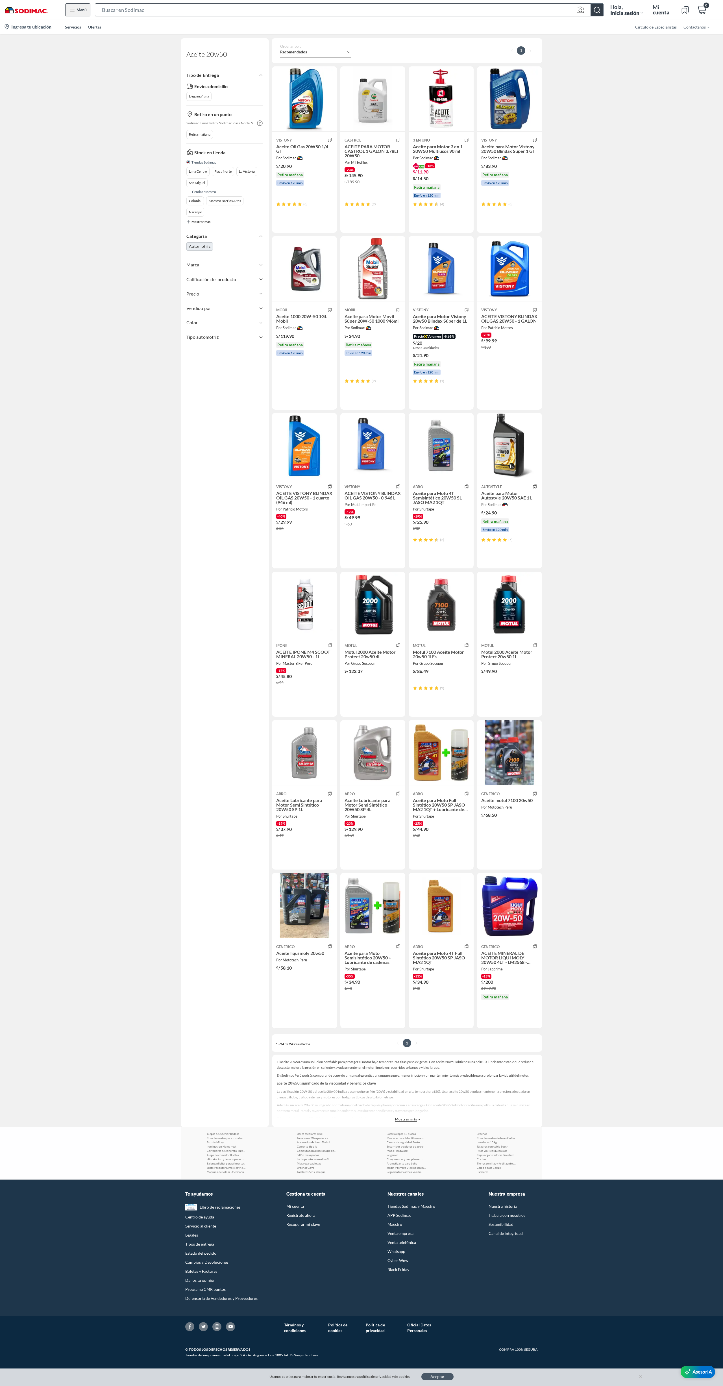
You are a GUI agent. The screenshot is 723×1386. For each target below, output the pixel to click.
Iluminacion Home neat (221, 1146)
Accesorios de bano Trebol (313, 1142)
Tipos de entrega (199, 1244)
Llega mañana (199, 96)
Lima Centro (198, 171)
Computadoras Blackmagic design (316, 1150)
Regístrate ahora (300, 1215)
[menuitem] (693, 26)
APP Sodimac (399, 1215)
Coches (481, 1159)
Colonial (195, 201)
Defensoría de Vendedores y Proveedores (221, 1298)
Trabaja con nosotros (507, 1215)
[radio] (278, 204)
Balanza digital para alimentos (226, 1163)
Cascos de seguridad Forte (403, 1142)
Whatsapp (396, 1251)
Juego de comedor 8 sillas (223, 1155)
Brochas (482, 1133)
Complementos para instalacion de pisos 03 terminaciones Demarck (226, 1138)
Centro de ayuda (199, 1217)
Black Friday (398, 1269)
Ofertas (94, 27)
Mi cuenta (295, 1206)
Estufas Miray (215, 1142)
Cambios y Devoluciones (206, 1262)
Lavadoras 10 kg (487, 1142)
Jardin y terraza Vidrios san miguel (406, 1167)
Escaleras (482, 1172)
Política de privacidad (375, 1327)
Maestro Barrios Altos (225, 201)
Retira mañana (199, 134)
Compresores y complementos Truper (406, 1159)
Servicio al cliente (200, 1226)
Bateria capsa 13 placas (401, 1133)
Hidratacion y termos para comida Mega (226, 1159)
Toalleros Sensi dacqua (311, 1172)
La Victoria (247, 171)
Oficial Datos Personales (419, 1327)
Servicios (73, 27)
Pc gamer (392, 1155)
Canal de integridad (506, 1233)
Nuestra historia (503, 1206)
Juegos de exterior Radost (223, 1133)
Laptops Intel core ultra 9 (313, 1159)
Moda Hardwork (397, 1150)
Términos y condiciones (295, 1327)
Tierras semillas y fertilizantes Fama (496, 1163)
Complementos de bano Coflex (496, 1138)
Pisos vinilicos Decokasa (492, 1150)
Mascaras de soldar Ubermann (405, 1138)
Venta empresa (400, 1233)
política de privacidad (375, 1376)
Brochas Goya (305, 1167)
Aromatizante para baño (402, 1163)
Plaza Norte (223, 171)
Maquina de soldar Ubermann (225, 1172)
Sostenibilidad (501, 1224)
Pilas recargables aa (309, 1163)
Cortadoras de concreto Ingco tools (226, 1150)
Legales (191, 1235)
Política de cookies (337, 1327)
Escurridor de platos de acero (405, 1146)
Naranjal (195, 212)
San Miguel (197, 183)
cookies (404, 1376)
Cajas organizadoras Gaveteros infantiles (496, 1155)
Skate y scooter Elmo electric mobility (226, 1167)
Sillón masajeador (308, 1155)
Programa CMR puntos (205, 1289)
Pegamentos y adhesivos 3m (404, 1172)
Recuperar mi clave (303, 1224)
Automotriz (199, 246)
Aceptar (437, 1376)
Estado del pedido (200, 1253)
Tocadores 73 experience (312, 1138)
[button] (349, 10)
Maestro (394, 1224)
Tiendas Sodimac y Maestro (411, 1206)
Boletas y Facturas (201, 1271)
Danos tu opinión (200, 1280)
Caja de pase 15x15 (489, 1167)
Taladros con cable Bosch (492, 1146)
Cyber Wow (397, 1260)
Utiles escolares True (310, 1133)
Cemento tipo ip (307, 1146)
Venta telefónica (401, 1242)
